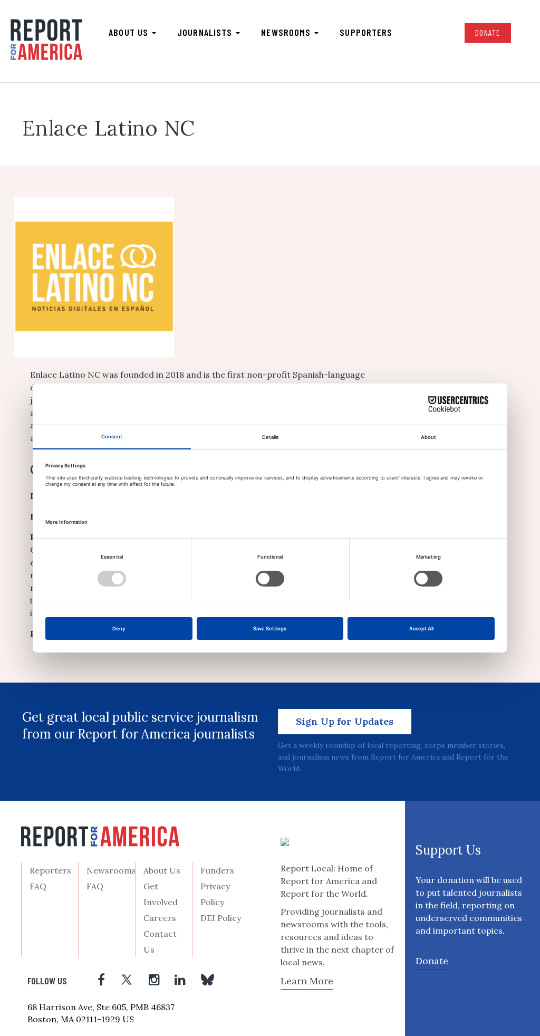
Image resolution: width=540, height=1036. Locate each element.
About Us (161, 870)
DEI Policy (220, 918)
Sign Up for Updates (344, 721)
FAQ (38, 886)
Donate (487, 32)
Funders (217, 870)
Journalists (206, 32)
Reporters (50, 870)
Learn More (307, 981)
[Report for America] (46, 40)
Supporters (366, 32)
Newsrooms (287, 32)
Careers (159, 918)
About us (130, 32)
